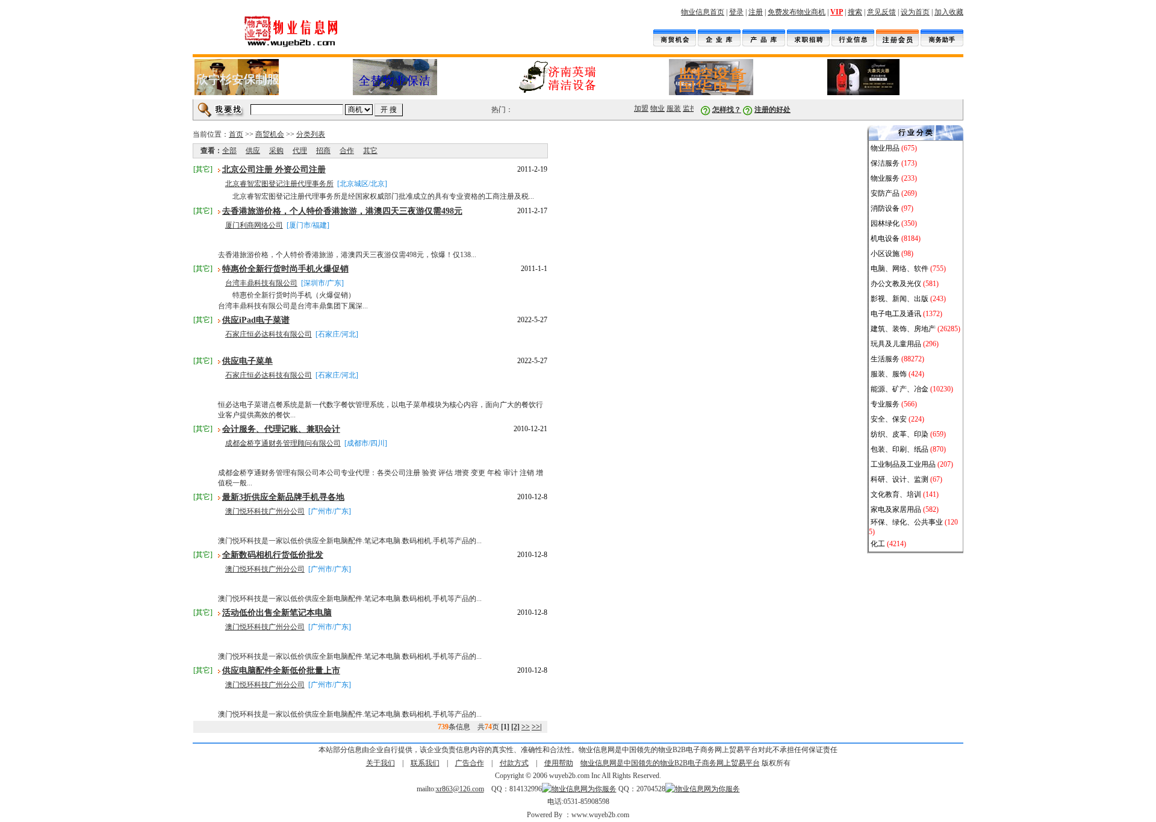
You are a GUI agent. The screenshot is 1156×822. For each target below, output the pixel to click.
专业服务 (885, 404)
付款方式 (514, 763)
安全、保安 (889, 419)
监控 (687, 108)
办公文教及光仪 (896, 283)
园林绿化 (885, 223)
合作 (347, 150)
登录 (736, 12)
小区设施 (885, 253)
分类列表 (310, 134)
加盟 (638, 108)
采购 (276, 150)
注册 (755, 12)
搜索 (855, 12)
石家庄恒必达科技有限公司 (268, 334)
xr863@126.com (460, 789)
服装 (670, 108)
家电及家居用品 (896, 509)
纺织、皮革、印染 (899, 434)
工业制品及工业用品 (903, 464)
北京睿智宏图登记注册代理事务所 (279, 183)
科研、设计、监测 (899, 479)
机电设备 (885, 238)
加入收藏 (948, 12)
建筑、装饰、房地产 (903, 329)
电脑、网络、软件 (899, 268)
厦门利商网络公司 (254, 225)
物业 (654, 108)
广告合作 (469, 763)
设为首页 (915, 12)
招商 (323, 150)
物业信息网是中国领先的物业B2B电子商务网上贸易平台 (670, 763)
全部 (229, 150)
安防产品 (885, 193)
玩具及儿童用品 (896, 344)
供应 (253, 150)
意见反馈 (881, 12)
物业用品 (886, 148)
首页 (236, 134)
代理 (300, 150)
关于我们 (380, 763)
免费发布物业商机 (796, 12)
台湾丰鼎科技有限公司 (261, 283)
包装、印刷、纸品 (899, 449)
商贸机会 (269, 134)
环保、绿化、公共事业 (907, 522)
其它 (370, 150)
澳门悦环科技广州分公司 (265, 511)
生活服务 (885, 359)
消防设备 (885, 208)
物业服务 (886, 178)
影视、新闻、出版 (899, 298)
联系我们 (425, 763)
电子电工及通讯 (896, 314)
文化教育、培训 (896, 494)
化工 (878, 544)
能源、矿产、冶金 (899, 389)
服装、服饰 (889, 374)
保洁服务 (885, 163)
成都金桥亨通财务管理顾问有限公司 (283, 443)
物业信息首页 (702, 12)
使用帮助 (558, 763)
